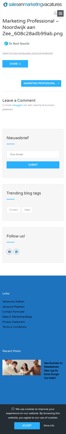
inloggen (17, 105)
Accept (27, 425)
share (14, 64)
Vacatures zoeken (13, 301)
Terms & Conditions (14, 327)
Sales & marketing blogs (17, 316)
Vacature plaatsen (13, 306)
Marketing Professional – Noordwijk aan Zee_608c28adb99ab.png (42, 83)
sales (27, 210)
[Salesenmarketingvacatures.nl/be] (33, 4)
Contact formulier (13, 311)
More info (49, 425)
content (13, 210)
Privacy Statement (13, 322)
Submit (33, 164)
